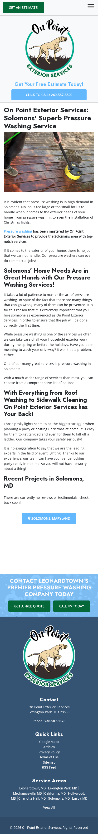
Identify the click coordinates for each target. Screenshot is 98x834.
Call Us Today (71, 606)
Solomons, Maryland (50, 518)
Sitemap (49, 762)
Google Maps (49, 741)
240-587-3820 (54, 721)
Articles (49, 747)
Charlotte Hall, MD (32, 798)
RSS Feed (49, 767)
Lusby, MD (79, 798)
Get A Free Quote (29, 606)
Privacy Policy (49, 752)
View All (49, 807)
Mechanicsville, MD (27, 793)
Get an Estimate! (23, 7)
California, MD (55, 793)
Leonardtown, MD (32, 788)
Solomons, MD (59, 798)
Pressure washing (18, 231)
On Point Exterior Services (41, 827)
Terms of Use (49, 757)
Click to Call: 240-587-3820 (49, 94)
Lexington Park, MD (62, 788)
